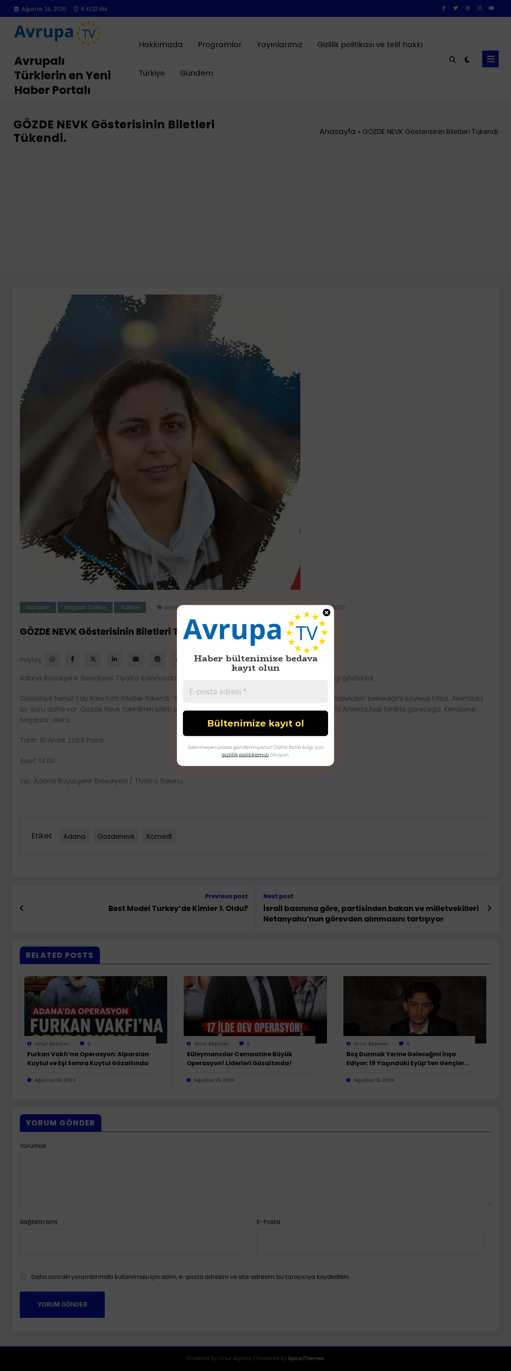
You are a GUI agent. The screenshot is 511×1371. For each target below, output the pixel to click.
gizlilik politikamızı (245, 754)
